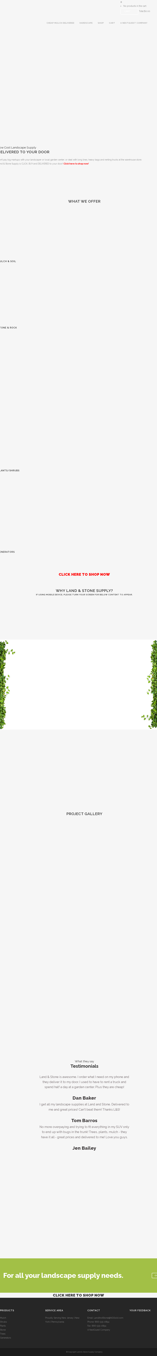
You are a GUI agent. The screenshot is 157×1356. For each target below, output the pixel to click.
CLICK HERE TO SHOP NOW (78, 1295)
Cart (127, 11)
